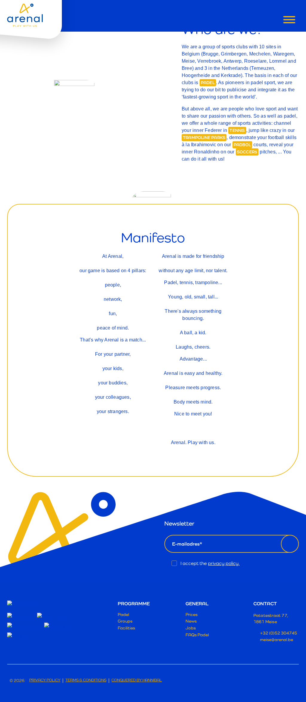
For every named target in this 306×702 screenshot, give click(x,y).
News (191, 621)
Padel (123, 614)
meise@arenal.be (276, 639)
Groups (125, 621)
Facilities (126, 627)
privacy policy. (224, 563)
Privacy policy (44, 680)
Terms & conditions (85, 680)
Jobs (191, 627)
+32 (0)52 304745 (278, 632)
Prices (192, 614)
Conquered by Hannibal (136, 680)
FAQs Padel (197, 634)
